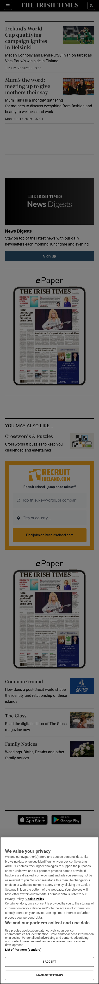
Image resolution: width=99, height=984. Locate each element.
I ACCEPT (49, 961)
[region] (49, 910)
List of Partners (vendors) (23, 949)
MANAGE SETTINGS (49, 975)
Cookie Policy (34, 899)
